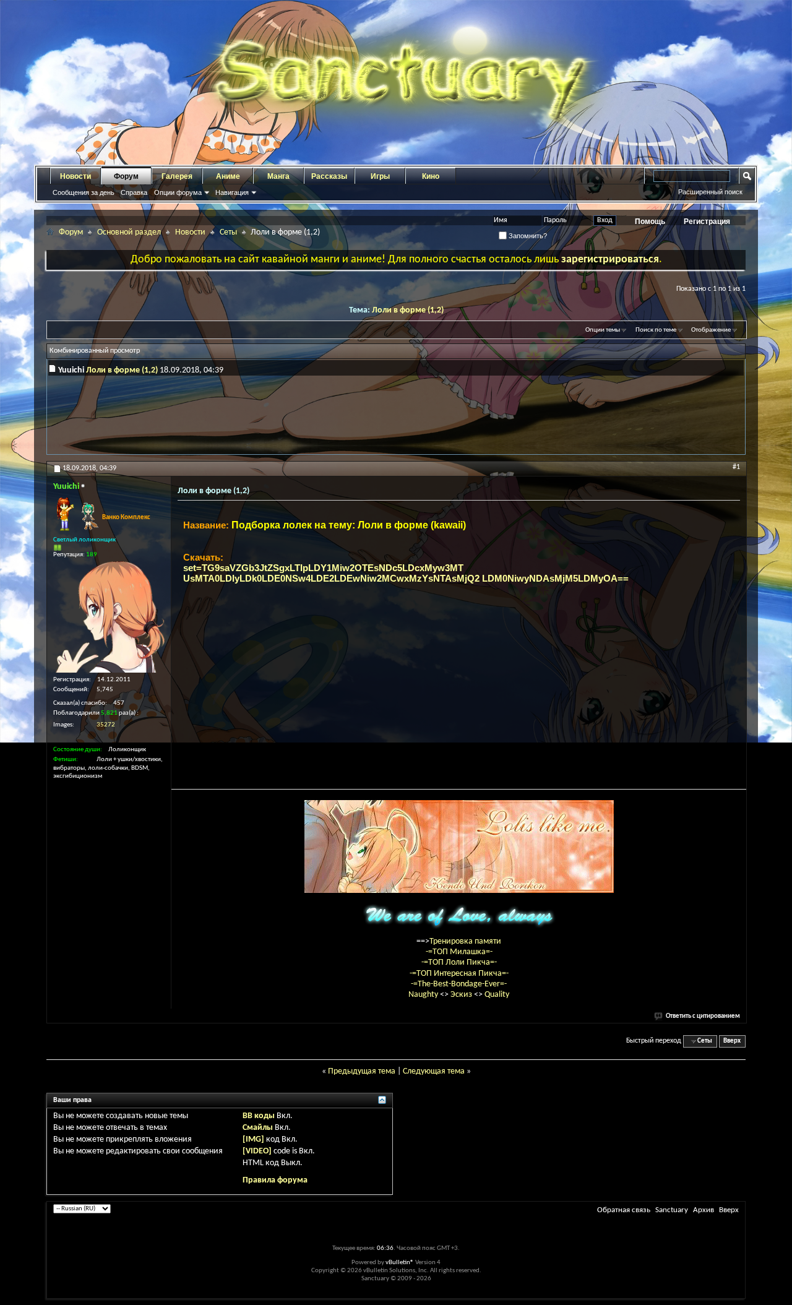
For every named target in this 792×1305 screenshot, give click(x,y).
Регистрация (707, 221)
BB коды (259, 1116)
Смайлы (258, 1127)
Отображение (711, 330)
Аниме (228, 176)
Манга (278, 176)
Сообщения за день (83, 192)
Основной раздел (129, 232)
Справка (134, 192)
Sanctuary (671, 1210)
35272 (106, 724)
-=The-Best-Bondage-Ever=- (459, 984)
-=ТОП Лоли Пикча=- (459, 962)
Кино (430, 176)
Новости (75, 176)
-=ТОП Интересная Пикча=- (459, 973)
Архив (703, 1210)
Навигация (232, 192)
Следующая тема (434, 1071)
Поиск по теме (655, 330)
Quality (496, 994)
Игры (380, 176)
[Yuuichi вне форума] (109, 617)
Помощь (650, 221)
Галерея (176, 176)
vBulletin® (399, 1262)
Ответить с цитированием (703, 1016)
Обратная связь (623, 1210)
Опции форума (178, 192)
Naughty (424, 994)
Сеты (228, 232)
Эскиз (462, 994)
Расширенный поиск (710, 192)
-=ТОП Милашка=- (459, 952)
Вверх (732, 1041)
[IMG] (253, 1139)
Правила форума (275, 1180)
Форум (126, 176)
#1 (736, 467)
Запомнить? (527, 235)
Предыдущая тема (361, 1071)
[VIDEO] (257, 1151)
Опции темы (602, 330)
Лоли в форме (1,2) (408, 310)
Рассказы (329, 176)
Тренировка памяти (465, 941)
